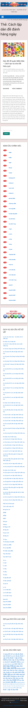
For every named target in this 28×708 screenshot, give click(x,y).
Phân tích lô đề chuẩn (8, 503)
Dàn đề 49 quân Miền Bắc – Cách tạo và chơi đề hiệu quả (13, 63)
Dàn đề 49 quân (15, 111)
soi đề (13, 687)
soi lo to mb (19, 684)
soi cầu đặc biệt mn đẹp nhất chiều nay (13, 478)
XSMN (10, 157)
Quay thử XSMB (12, 290)
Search (6, 133)
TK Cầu (5, 539)
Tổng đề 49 (5, 120)
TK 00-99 (11, 264)
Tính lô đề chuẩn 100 (8, 506)
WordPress (17, 700)
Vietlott (10, 172)
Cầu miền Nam (12, 218)
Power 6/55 (11, 188)
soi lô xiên (13, 685)
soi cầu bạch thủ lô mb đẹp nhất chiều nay (14, 361)
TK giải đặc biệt (12, 254)
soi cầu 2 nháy (17, 670)
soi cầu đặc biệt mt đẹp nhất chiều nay (13, 445)
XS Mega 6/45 (12, 178)
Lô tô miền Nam (12, 274)
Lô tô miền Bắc (12, 269)
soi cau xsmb (9, 668)
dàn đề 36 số (17, 109)
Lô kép (10, 239)
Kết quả (10, 167)
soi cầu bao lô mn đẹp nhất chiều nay (12, 475)
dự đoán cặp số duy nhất (14, 660)
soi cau (17, 662)
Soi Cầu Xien (14, 678)
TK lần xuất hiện (12, 259)
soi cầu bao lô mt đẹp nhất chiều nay (12, 439)
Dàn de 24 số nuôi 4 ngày (17, 102)
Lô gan (10, 229)
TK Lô (4, 560)
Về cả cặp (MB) (12, 208)
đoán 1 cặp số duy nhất (10, 689)
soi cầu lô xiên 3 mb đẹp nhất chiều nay (13, 417)
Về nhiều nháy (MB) (13, 213)
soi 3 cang (10, 662)
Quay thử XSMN (12, 300)
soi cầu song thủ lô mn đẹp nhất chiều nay (14, 497)
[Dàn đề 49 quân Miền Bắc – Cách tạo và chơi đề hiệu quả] (13, 56)
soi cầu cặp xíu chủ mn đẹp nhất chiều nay (14, 472)
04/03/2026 (11, 69)
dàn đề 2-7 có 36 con (10, 106)
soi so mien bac (9, 687)
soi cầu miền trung (14, 675)
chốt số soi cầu (13, 654)
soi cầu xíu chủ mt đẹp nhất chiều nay (12, 463)
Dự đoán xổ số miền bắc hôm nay (11, 402)
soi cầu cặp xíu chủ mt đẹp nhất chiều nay (13, 442)
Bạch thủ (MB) (12, 198)
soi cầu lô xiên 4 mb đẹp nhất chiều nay (13, 420)
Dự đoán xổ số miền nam (9, 470)
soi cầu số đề (19, 676)
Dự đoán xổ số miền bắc (9, 341)
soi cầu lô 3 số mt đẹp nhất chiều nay (12, 451)
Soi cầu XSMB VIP (13, 680)
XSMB (10, 152)
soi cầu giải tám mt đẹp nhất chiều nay (13, 448)
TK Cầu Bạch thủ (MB (8, 542)
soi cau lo (19, 664)
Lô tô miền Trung (12, 280)
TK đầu (10, 244)
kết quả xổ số (6, 509)
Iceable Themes (14, 702)
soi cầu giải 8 (14, 672)
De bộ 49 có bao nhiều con (14, 116)
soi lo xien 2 (9, 685)
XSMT (10, 162)
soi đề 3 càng (18, 687)
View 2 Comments (17, 88)
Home (8, 19)
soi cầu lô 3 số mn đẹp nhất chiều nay (12, 484)
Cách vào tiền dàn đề (18, 99)
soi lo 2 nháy (9, 684)
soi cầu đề (12, 682)
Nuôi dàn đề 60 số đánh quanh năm (16, 118)
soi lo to (14, 684)
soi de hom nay (19, 682)
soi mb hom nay (18, 685)
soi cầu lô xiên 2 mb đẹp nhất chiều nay (13, 414)
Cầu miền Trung (12, 223)
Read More (6, 88)
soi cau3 (22, 662)
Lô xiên (10, 234)
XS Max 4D (11, 183)
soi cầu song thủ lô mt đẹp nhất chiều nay (13, 466)
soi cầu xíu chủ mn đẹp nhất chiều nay (13, 500)
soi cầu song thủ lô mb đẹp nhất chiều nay (14, 433)
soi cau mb (8, 666)
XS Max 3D (11, 193)
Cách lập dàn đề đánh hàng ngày (13, 97)
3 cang (5, 654)
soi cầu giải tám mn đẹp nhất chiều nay (13, 481)
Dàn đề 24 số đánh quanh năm (15, 108)
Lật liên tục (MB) (12, 203)
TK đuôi (10, 249)
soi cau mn (18, 666)
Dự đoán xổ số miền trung (9, 436)
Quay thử (11, 285)
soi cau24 (12, 664)
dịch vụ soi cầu (13, 656)
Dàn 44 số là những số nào (14, 101)
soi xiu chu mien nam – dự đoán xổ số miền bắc (14, 705)
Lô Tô (4, 587)
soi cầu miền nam (16, 674)
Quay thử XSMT (12, 295)
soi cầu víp (6, 678)
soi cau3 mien (6, 664)
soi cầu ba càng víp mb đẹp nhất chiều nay (14, 348)
